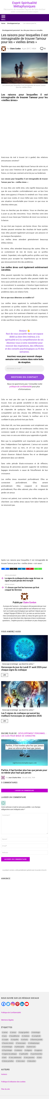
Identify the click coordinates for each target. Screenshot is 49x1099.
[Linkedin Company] (22, 1004)
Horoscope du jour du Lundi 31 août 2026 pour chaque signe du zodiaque (24, 668)
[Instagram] (13, 1004)
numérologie (8, 1047)
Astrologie (36, 1032)
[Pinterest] (30, 569)
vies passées (29, 1057)
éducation (32, 1061)
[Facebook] (5, 569)
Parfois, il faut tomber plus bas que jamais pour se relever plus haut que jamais (24, 771)
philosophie (20, 1047)
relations (19, 1050)
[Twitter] (8, 1004)
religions (29, 1050)
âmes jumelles (8, 1061)
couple (6, 1039)
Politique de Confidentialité (11, 1012)
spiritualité (24, 1054)
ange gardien (24, 1032)
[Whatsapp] (38, 569)
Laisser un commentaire (24, 790)
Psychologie (8, 1050)
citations (26, 1036)
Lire (4, 675)
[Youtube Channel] (27, 1004)
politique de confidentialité (20, 386)
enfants (25, 1039)
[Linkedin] (22, 569)
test (5, 1057)
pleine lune (31, 1047)
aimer (5, 1032)
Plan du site (5, 1089)
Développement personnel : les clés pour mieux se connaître (24, 734)
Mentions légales (7, 1020)
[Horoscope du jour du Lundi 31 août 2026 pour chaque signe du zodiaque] (24, 648)
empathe (15, 1039)
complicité (36, 1036)
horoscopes (21, 1043)
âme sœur (21, 1061)
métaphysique (34, 1043)
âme (39, 1057)
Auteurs (4, 1074)
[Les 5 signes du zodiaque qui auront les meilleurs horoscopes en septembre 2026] (24, 694)
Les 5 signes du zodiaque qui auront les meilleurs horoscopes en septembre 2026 (21, 714)
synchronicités (37, 1054)
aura (5, 1036)
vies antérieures (15, 1057)
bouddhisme (15, 1036)
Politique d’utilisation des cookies (13, 1082)
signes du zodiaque (10, 1054)
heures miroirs (8, 1043)
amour (14, 1032)
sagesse (39, 1050)
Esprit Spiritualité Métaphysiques (24, 4)
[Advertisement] (24, 128)
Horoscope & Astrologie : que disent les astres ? (18, 664)
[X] (13, 569)
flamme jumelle (37, 1039)
